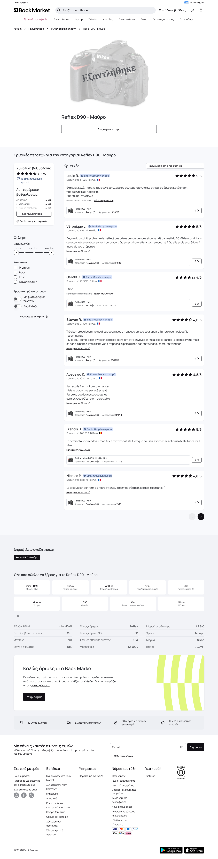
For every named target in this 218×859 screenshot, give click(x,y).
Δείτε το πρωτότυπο (103, 200)
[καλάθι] (201, 10)
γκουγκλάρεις (41, 685)
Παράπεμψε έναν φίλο (91, 776)
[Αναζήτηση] (58, 10)
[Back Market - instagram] (16, 795)
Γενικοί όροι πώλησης (123, 780)
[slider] (16, 252)
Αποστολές (52, 798)
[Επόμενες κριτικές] (201, 516)
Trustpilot (149, 776)
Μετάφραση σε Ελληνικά (78, 251)
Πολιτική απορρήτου (123, 785)
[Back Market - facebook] (24, 795)
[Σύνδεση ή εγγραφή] (192, 10)
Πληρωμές (52, 793)
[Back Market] (32, 10)
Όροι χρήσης (119, 776)
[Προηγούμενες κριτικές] (192, 516)
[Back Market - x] (31, 795)
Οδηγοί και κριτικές (57, 816)
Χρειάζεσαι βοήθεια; (172, 10)
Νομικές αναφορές (122, 806)
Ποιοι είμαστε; (22, 776)
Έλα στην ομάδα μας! (25, 789)
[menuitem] (61, 19)
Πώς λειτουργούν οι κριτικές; (34, 221)
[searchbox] (108, 10)
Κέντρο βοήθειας (55, 812)
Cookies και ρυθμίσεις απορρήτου (124, 791)
